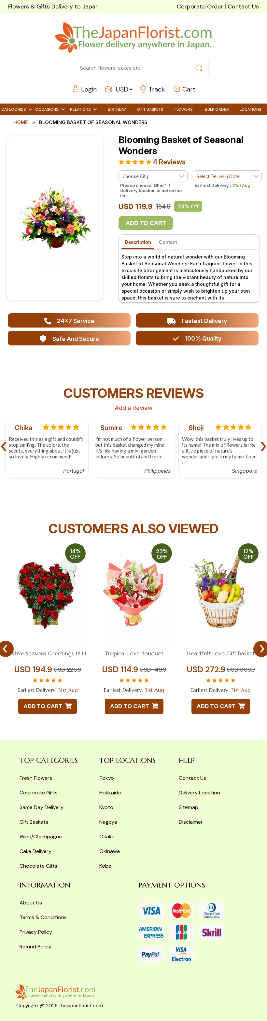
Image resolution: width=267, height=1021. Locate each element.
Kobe (105, 865)
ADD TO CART (146, 223)
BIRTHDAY (117, 109)
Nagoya (108, 821)
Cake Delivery (35, 851)
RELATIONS (80, 109)
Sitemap (188, 807)
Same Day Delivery (41, 807)
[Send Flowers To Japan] (133, 38)
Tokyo (106, 778)
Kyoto (106, 807)
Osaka (107, 836)
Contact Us (243, 6)
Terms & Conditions (43, 917)
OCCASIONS (46, 109)
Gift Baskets (34, 821)
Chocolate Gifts (38, 865)
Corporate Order (200, 6)
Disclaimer (191, 821)
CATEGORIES (13, 109)
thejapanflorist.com (81, 1005)
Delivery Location (199, 792)
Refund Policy (35, 946)
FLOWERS (183, 109)
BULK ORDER (217, 109)
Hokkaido (110, 792)
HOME (20, 122)
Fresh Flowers (36, 778)
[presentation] (3, 444)
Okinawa (109, 851)
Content (168, 242)
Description (138, 242)
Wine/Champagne (41, 836)
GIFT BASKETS (150, 109)
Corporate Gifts (39, 792)
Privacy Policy (36, 932)
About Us (31, 902)
